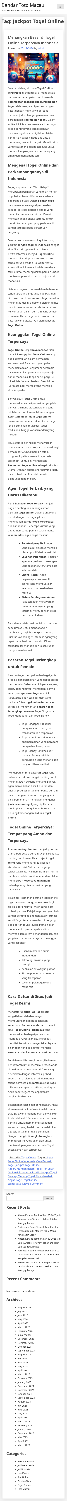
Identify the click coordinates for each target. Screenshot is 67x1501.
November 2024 (26, 1389)
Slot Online (23, 1477)
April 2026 (23, 1323)
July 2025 (22, 1358)
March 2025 (24, 1374)
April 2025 (23, 1370)
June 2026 (23, 1315)
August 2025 (24, 1354)
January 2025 (24, 1382)
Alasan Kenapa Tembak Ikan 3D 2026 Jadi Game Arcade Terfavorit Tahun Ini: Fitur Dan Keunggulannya (39, 1242)
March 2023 (24, 1445)
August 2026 (24, 1307)
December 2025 (26, 1338)
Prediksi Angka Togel (44, 1172)
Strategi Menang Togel (21, 1176)
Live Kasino (23, 1473)
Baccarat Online (26, 1461)
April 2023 (23, 1441)
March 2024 (24, 1421)
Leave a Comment (32, 1183)
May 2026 (23, 1319)
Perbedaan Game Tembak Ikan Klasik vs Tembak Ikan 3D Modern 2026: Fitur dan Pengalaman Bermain (39, 1254)
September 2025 (26, 1350)
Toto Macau (24, 1488)
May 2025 (23, 1366)
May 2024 (23, 1413)
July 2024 (22, 1405)
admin (41, 48)
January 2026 (24, 1334)
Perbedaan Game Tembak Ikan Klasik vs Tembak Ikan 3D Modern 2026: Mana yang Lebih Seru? (38, 1231)
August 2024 (24, 1401)
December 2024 (26, 1386)
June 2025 (23, 1362)
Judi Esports (24, 1469)
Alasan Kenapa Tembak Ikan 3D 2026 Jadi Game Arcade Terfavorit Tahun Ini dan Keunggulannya (39, 1219)
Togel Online (28, 1157)
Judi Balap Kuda (26, 1465)
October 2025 (25, 1346)
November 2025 (26, 1342)
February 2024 (25, 1425)
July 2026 (22, 1311)
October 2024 (25, 1393)
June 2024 (23, 1409)
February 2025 (25, 1378)
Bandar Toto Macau (23, 5)
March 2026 (24, 1327)
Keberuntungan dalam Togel (25, 1168)
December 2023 (26, 1433)
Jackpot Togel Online (28, 1165)
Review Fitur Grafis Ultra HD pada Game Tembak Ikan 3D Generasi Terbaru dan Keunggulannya (38, 1266)
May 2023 (23, 1437)
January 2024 (24, 1429)
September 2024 (26, 1397)
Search (10, 1194)
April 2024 (23, 1417)
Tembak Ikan (24, 1481)
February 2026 (25, 1330)
